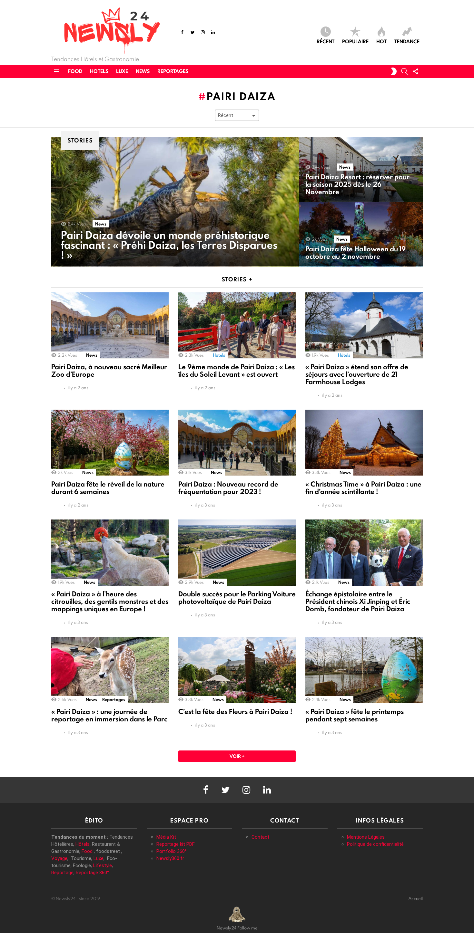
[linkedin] (213, 32)
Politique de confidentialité (375, 844)
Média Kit (166, 837)
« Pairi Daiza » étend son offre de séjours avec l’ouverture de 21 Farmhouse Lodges (356, 374)
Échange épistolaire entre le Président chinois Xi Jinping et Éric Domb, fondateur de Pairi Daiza (357, 601)
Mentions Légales (366, 837)
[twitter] (192, 32)
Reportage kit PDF (175, 844)
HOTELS (99, 71)
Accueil (416, 898)
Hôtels (219, 355)
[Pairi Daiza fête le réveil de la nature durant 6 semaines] (110, 443)
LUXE (122, 71)
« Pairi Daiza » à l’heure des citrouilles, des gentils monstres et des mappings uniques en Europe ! (109, 601)
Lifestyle (102, 865)
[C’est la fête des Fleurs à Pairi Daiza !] (237, 670)
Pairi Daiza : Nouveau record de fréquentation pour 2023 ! (228, 487)
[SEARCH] (405, 71)
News (100, 224)
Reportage (62, 872)
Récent (325, 41)
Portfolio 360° (171, 851)
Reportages (113, 699)
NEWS (143, 71)
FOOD (75, 71)
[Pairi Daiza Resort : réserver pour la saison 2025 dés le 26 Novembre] (361, 169)
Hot (381, 41)
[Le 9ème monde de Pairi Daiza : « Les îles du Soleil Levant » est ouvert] (237, 325)
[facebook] (182, 32)
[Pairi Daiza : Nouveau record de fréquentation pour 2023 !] (237, 443)
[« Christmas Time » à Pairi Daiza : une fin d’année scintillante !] (364, 443)
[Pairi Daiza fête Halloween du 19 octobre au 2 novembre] (361, 234)
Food (87, 851)
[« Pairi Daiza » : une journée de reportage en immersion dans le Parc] (110, 670)
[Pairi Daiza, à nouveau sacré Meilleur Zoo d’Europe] (110, 325)
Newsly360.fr (170, 858)
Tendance (407, 41)
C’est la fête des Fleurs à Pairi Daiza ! (235, 711)
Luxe (99, 858)
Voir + (237, 756)
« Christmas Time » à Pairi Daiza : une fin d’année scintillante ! (363, 487)
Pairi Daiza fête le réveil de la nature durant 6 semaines (107, 487)
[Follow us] (416, 71)
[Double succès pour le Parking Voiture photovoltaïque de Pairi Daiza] (237, 552)
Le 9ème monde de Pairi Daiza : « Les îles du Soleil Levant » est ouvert (236, 370)
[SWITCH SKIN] (394, 71)
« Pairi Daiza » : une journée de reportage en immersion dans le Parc (109, 715)
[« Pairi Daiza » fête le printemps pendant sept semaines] (364, 670)
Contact (260, 837)
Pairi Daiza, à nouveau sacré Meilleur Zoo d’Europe (109, 370)
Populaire (355, 41)
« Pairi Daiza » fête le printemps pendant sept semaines (354, 715)
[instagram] (203, 32)
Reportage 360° (92, 872)
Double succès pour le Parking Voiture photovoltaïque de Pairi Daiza (237, 597)
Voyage (59, 858)
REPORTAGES (172, 71)
